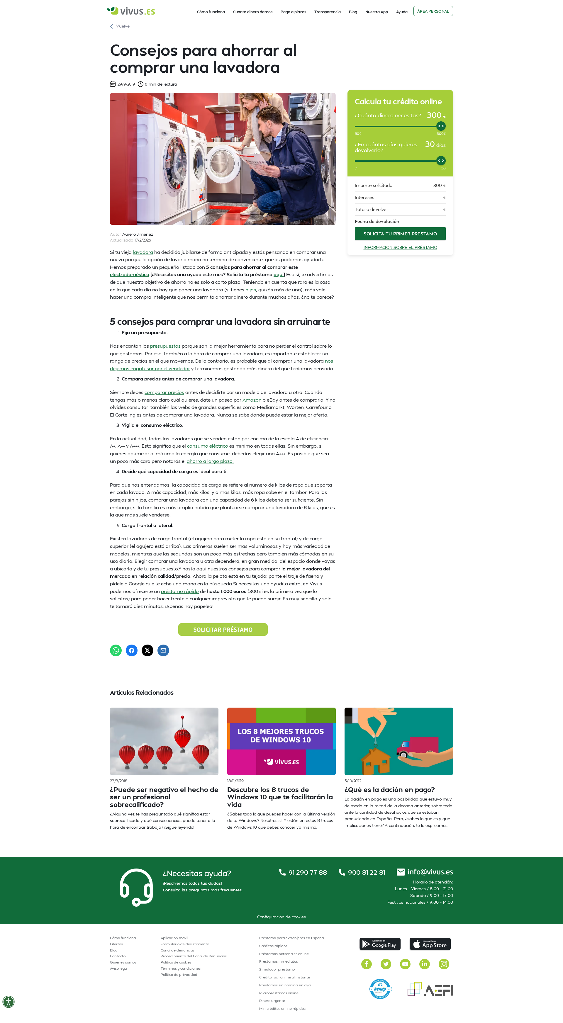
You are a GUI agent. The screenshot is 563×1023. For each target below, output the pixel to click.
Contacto (118, 956)
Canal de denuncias (177, 950)
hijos (250, 289)
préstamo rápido (180, 591)
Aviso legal (119, 968)
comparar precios (164, 392)
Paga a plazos (293, 11)
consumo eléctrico (207, 446)
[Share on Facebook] (132, 650)
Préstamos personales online (284, 953)
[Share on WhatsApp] (116, 650)
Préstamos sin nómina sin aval (285, 985)
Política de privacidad (179, 974)
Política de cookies (176, 962)
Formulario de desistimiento (185, 944)
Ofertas (116, 944)
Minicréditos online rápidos (282, 1008)
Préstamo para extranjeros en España (291, 938)
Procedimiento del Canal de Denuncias (194, 956)
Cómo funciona (211, 11)
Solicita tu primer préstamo (400, 234)
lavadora (143, 252)
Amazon (252, 400)
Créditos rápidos (273, 946)
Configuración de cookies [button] (281, 916)
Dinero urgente (272, 1000)
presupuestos (165, 346)
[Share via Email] (163, 650)
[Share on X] (147, 650)
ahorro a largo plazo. (210, 461)
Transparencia (327, 11)
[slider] (441, 126)
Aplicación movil (174, 938)
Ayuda (402, 11)
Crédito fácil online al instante (284, 977)
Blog (353, 11)
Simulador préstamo (277, 969)
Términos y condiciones (181, 968)
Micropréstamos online (279, 993)
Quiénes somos (123, 962)
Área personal (433, 11)
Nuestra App (376, 11)
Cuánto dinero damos (252, 11)
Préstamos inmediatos (278, 961)
